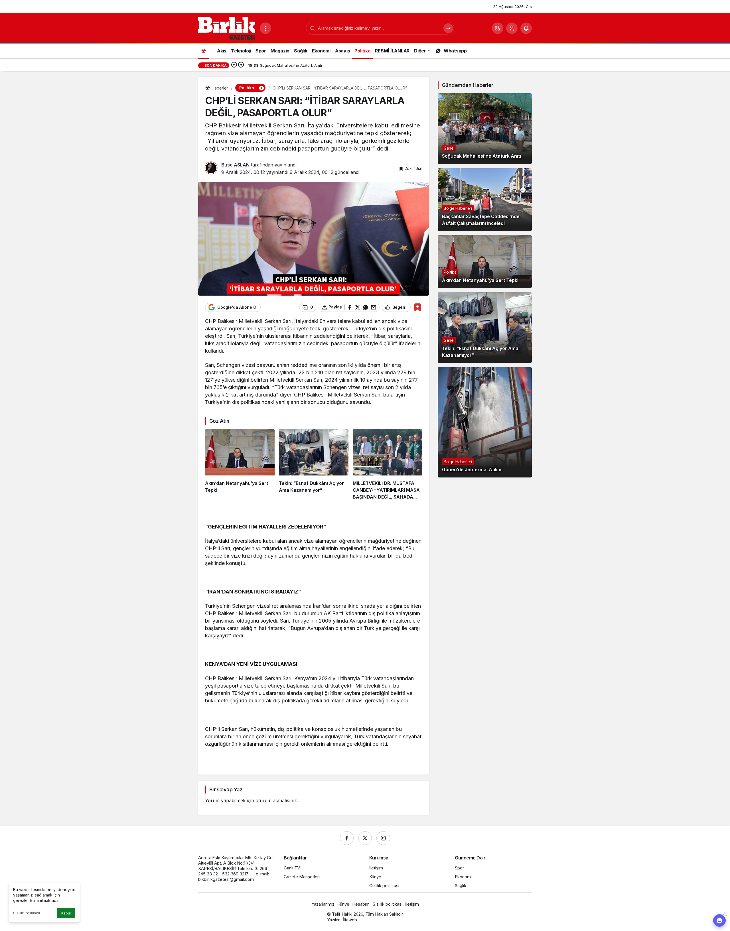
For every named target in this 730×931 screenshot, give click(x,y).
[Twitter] (365, 838)
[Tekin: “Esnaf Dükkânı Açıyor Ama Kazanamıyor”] (313, 464)
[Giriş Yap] (512, 28)
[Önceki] (234, 65)
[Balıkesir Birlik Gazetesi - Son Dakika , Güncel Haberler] (226, 28)
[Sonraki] (241, 65)
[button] (497, 28)
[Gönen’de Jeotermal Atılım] (485, 422)
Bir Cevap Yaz (225, 789)
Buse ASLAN (235, 165)
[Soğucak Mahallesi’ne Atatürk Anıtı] (485, 128)
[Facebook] (347, 838)
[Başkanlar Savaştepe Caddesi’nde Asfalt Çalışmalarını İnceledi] (485, 199)
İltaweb (350, 919)
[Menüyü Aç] (265, 28)
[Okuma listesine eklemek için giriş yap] (417, 307)
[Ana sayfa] (203, 51)
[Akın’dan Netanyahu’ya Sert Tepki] (240, 464)
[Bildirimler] (526, 28)
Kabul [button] (66, 913)
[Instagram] (383, 838)
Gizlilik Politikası (26, 913)
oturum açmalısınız (276, 800)
